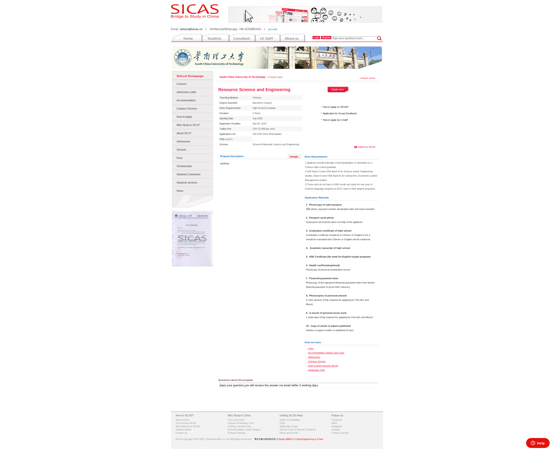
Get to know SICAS (186, 423)
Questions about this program (235, 380)
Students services (187, 182)
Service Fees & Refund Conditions (298, 429)
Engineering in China (312, 439)
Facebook (337, 420)
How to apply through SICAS (323, 365)
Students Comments (188, 174)
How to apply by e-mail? (335, 120)
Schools (181, 149)
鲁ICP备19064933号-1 (266, 439)
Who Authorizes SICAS (188, 426)
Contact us (181, 433)
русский (272, 29)
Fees (179, 157)
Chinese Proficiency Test (241, 423)
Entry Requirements (316, 156)
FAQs (283, 423)
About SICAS (182, 420)
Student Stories (184, 429)
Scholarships (184, 166)
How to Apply (184, 116)
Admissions (183, 141)
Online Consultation (290, 420)
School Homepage (190, 76)
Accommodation (186, 100)
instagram (337, 426)
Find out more (313, 342)
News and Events (289, 433)
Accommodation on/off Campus (244, 429)
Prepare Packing (236, 433)
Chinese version (340, 433)
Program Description (232, 156)
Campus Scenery (187, 108)
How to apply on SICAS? (336, 107)
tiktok (334, 423)
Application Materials (317, 197)
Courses (182, 83)
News (180, 190)
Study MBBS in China (290, 439)
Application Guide (289, 426)
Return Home (368, 78)
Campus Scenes (317, 361)
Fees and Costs (236, 420)
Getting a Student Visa (239, 426)
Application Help (316, 370)
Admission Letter (186, 92)
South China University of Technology (242, 77)
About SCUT (184, 133)
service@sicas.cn (191, 29)
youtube (336, 429)
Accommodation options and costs (326, 352)
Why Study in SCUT (188, 125)
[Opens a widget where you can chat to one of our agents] (538, 443)
